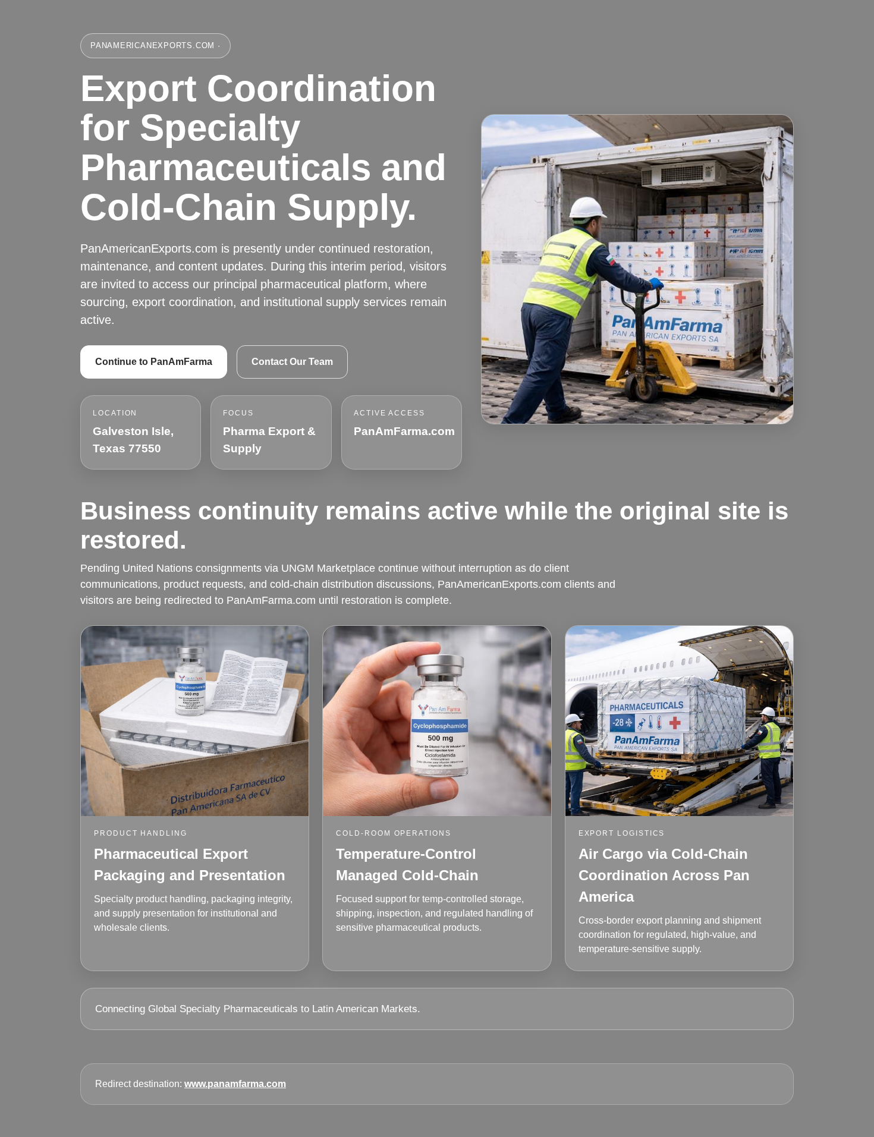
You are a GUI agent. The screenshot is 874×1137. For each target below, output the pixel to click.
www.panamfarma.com (235, 1084)
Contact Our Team (292, 362)
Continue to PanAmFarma (153, 362)
